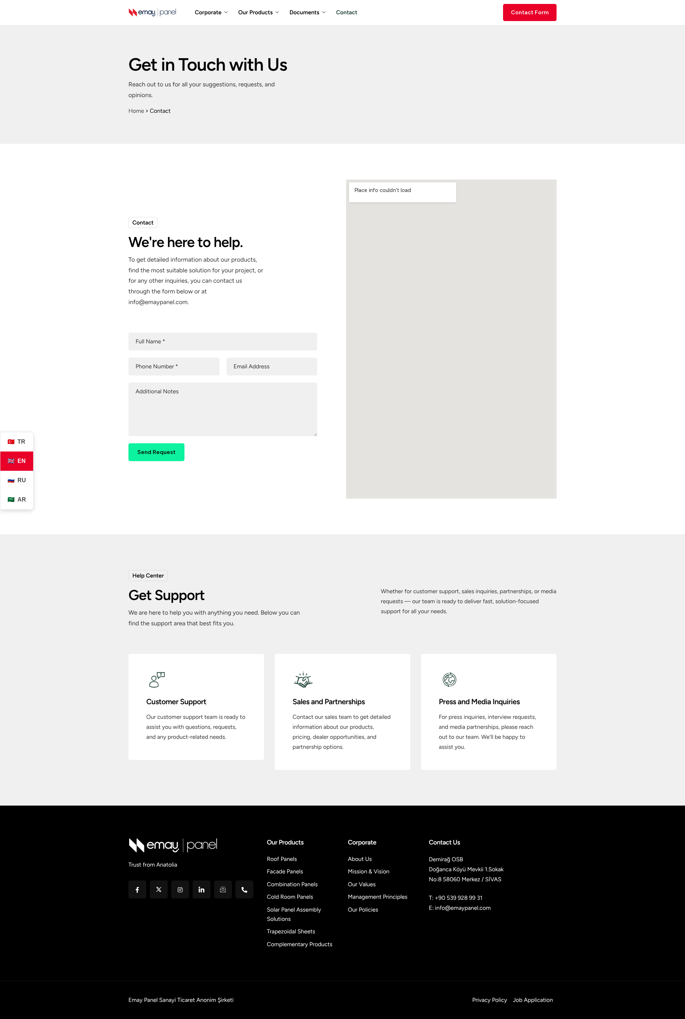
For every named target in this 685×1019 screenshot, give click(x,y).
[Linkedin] (201, 889)
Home (136, 110)
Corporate (208, 12)
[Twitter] (159, 889)
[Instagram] (180, 889)
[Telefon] (244, 889)
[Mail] (223, 889)
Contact (346, 12)
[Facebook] (137, 889)
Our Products (255, 12)
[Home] (152, 12)
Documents (304, 12)
